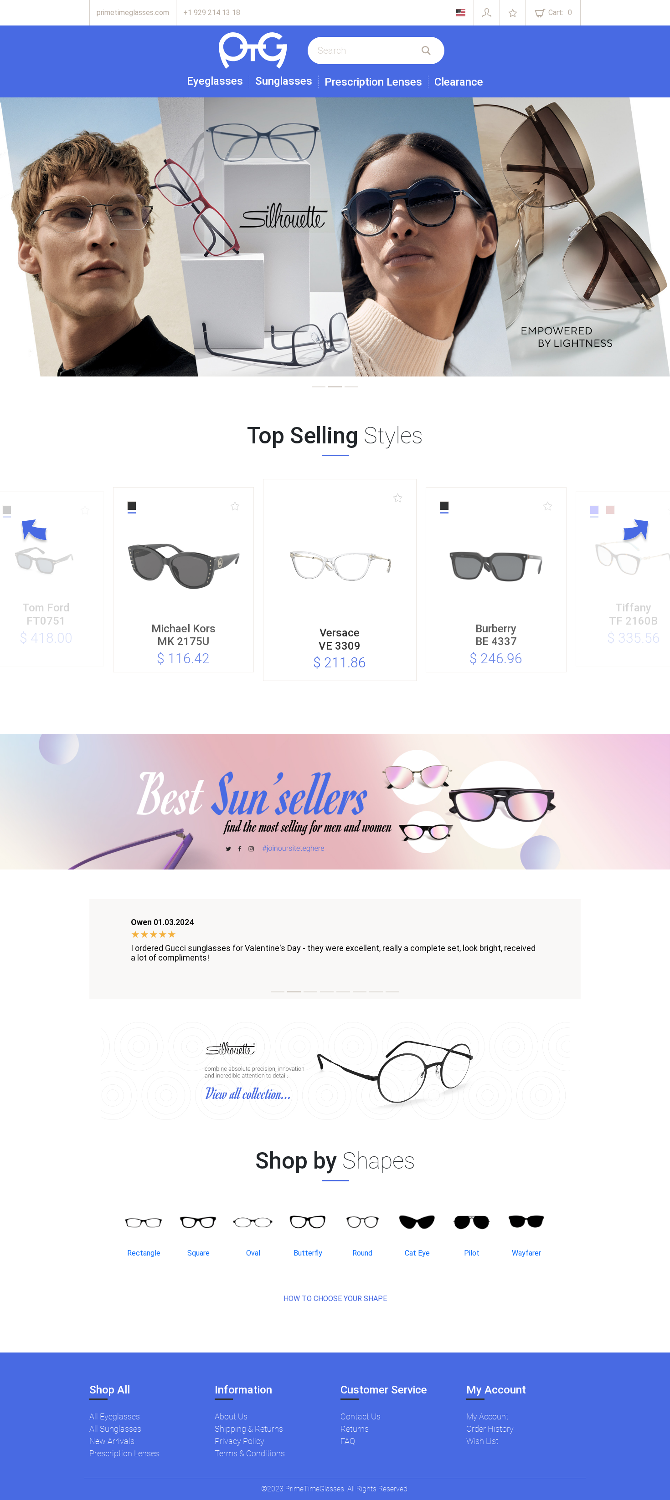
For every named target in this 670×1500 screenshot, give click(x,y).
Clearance (458, 82)
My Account (487, 1416)
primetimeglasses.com (133, 12)
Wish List (482, 1441)
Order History (490, 1429)
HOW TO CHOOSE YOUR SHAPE (335, 1298)
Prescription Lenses (373, 82)
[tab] (318, 386)
